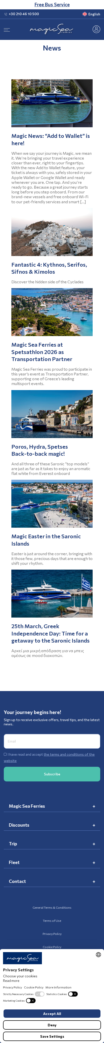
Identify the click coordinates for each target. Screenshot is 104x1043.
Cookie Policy (52, 946)
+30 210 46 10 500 (24, 14)
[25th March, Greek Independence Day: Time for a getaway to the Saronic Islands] (52, 594)
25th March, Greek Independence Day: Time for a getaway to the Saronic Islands (50, 633)
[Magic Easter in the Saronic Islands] (52, 504)
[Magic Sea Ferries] (52, 29)
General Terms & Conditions (52, 907)
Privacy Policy (52, 933)
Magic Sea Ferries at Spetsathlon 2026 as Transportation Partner (41, 351)
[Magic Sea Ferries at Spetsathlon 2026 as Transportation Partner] (52, 312)
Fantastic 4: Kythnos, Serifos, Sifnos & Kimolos (49, 268)
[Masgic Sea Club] (96, 28)
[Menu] (7, 29)
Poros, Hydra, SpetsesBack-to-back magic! (39, 450)
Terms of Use (52, 920)
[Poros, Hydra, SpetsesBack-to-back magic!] (52, 414)
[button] (85, 14)
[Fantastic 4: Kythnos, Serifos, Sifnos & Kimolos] (52, 232)
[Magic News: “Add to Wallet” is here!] (52, 103)
